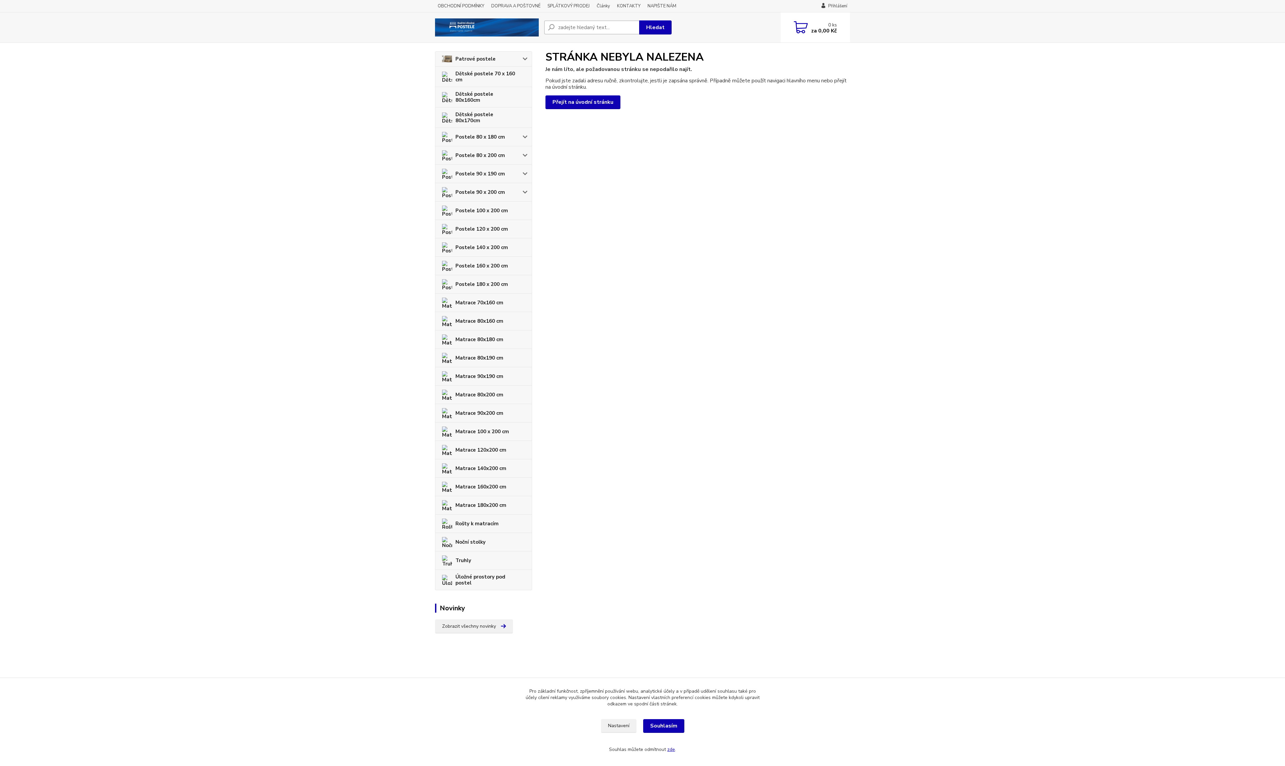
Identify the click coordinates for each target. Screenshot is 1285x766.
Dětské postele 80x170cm (474, 117)
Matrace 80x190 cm (479, 358)
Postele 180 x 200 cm (481, 284)
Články (603, 6)
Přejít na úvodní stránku (582, 102)
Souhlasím (663, 726)
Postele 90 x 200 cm (480, 192)
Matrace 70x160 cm (479, 302)
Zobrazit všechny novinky (469, 626)
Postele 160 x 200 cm (481, 265)
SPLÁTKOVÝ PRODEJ (568, 6)
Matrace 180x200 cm (480, 505)
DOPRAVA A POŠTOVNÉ (515, 6)
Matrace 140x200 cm (480, 468)
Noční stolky (470, 542)
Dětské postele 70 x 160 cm (485, 76)
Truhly (463, 560)
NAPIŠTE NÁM (662, 6)
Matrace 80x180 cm (479, 339)
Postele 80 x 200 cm (480, 155)
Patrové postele (475, 59)
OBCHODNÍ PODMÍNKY (461, 6)
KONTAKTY (628, 6)
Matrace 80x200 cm (479, 394)
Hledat (655, 27)
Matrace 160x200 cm (480, 486)
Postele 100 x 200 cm (481, 210)
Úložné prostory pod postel (480, 579)
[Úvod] (487, 27)
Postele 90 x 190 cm (480, 173)
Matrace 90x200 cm (479, 413)
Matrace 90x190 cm (479, 376)
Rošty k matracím (477, 523)
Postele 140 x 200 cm (481, 247)
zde (671, 749)
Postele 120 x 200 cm (481, 229)
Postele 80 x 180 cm (480, 137)
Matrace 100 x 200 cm (482, 431)
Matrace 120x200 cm (480, 450)
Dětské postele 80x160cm (474, 97)
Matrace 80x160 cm (479, 321)
